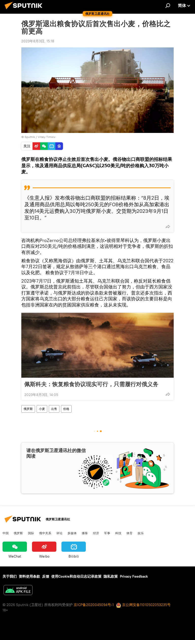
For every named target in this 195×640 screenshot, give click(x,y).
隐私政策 (111, 576)
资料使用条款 (29, 576)
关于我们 (10, 576)
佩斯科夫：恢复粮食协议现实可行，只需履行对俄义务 (91, 384)
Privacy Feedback (134, 576)
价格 (66, 409)
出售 (54, 409)
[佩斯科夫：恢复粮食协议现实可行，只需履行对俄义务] (97, 345)
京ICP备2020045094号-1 (94, 604)
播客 (85, 533)
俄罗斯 (28, 409)
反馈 (45, 576)
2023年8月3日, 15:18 (37, 41)
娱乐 (141, 533)
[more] (168, 226)
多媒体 (72, 533)
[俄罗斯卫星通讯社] (25, 10)
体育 (129, 533)
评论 (59, 533)
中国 (6, 533)
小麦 (42, 409)
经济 (96, 533)
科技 (118, 533)
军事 (107, 533)
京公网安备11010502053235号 (146, 604)
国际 (31, 533)
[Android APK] (18, 590)
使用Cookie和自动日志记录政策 (76, 576)
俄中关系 (45, 533)
